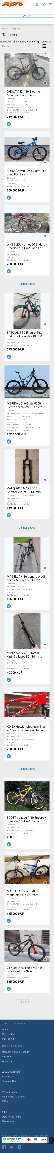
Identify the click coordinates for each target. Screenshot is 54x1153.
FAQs (5, 1101)
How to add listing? (12, 1116)
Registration (8, 1034)
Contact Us (8, 1076)
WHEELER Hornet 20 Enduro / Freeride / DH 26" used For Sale (27, 248)
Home (5, 28)
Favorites (7, 1056)
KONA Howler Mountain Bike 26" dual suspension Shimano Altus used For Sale (26, 730)
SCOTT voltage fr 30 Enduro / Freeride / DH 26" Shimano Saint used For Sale (26, 821)
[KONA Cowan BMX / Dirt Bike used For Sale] (27, 149)
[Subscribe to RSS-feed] (20, 1147)
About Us (7, 1061)
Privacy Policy (9, 1092)
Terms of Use (9, 1081)
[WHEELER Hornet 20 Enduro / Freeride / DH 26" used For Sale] (27, 222)
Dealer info (8, 1121)
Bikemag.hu (43, 1136)
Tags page (15, 28)
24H (4, 1112)
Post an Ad (8, 1038)
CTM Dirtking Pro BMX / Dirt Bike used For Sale (26, 969)
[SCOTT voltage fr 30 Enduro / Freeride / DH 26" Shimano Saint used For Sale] (27, 796)
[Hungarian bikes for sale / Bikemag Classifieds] (12, 6)
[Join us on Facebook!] (4, 1147)
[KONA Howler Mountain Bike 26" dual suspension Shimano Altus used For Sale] (27, 705)
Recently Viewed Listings (15, 1052)
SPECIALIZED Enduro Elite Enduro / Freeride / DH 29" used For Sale (24, 336)
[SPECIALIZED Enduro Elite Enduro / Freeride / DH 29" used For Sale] (27, 311)
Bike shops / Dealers (13, 1096)
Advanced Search (11, 1072)
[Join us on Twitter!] (12, 1147)
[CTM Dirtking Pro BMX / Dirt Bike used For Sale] (27, 946)
